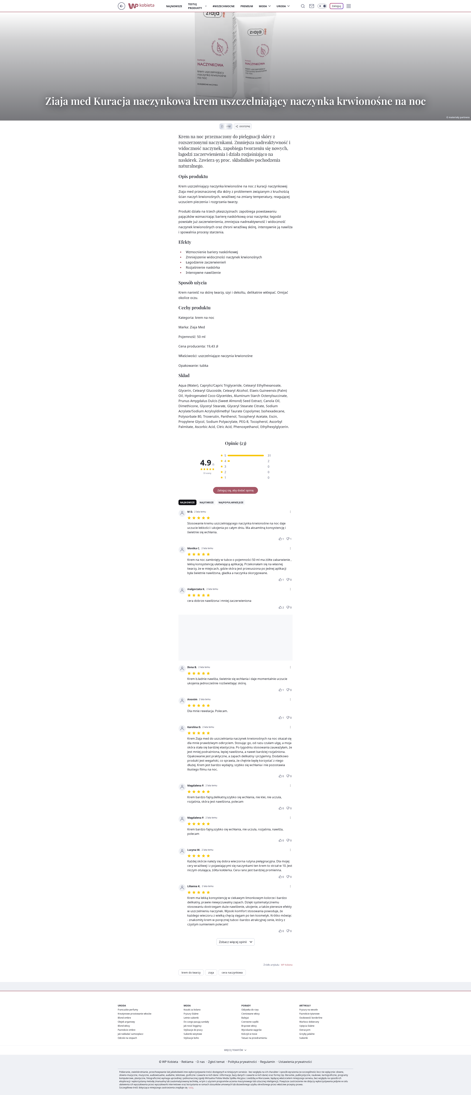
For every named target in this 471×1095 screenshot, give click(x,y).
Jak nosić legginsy (192, 1025)
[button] (349, 6)
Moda (263, 6)
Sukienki (303, 1038)
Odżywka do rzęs (250, 1009)
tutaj (191, 1087)
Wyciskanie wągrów (251, 1029)
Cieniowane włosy (250, 1013)
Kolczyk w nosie (249, 1033)
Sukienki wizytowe (193, 1033)
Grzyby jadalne (307, 1033)
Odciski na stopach (127, 1038)
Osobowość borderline (310, 1017)
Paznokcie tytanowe (309, 1013)
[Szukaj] (303, 6)
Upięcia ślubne (306, 1025)
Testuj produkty (195, 6)
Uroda (281, 6)
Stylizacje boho (191, 1038)
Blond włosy (124, 1025)
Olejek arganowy (126, 1021)
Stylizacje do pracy (193, 1029)
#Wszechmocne (224, 6)
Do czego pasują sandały (196, 1021)
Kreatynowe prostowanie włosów (134, 1013)
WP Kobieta (287, 964)
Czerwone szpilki (249, 1021)
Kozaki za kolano (192, 1009)
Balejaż (245, 1017)
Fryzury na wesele (308, 1009)
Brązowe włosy (249, 1025)
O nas (201, 1062)
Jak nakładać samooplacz (130, 1033)
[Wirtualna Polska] (133, 6)
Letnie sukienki (191, 1017)
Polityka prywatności (242, 1062)
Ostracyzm (304, 1029)
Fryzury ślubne (191, 1013)
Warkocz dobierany (309, 1021)
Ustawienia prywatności (295, 1062)
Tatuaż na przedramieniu (254, 1038)
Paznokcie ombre (126, 1029)
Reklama (187, 1062)
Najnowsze (174, 6)
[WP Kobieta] (147, 6)
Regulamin (267, 1062)
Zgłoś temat (216, 1062)
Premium (246, 6)
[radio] (201, 469)
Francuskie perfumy (128, 1009)
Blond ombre (124, 1017)
